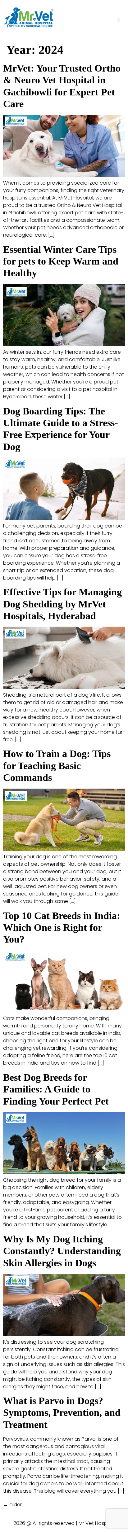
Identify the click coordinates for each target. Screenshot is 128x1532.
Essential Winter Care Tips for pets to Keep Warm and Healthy (60, 261)
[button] (118, 20)
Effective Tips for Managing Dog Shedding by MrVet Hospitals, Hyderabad (62, 603)
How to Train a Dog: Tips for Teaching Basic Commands (57, 765)
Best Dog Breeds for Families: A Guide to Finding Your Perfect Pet (56, 1089)
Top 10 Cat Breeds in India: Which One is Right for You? (61, 927)
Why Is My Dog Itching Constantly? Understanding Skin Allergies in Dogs (62, 1250)
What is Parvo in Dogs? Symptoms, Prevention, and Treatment (62, 1412)
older (12, 1504)
